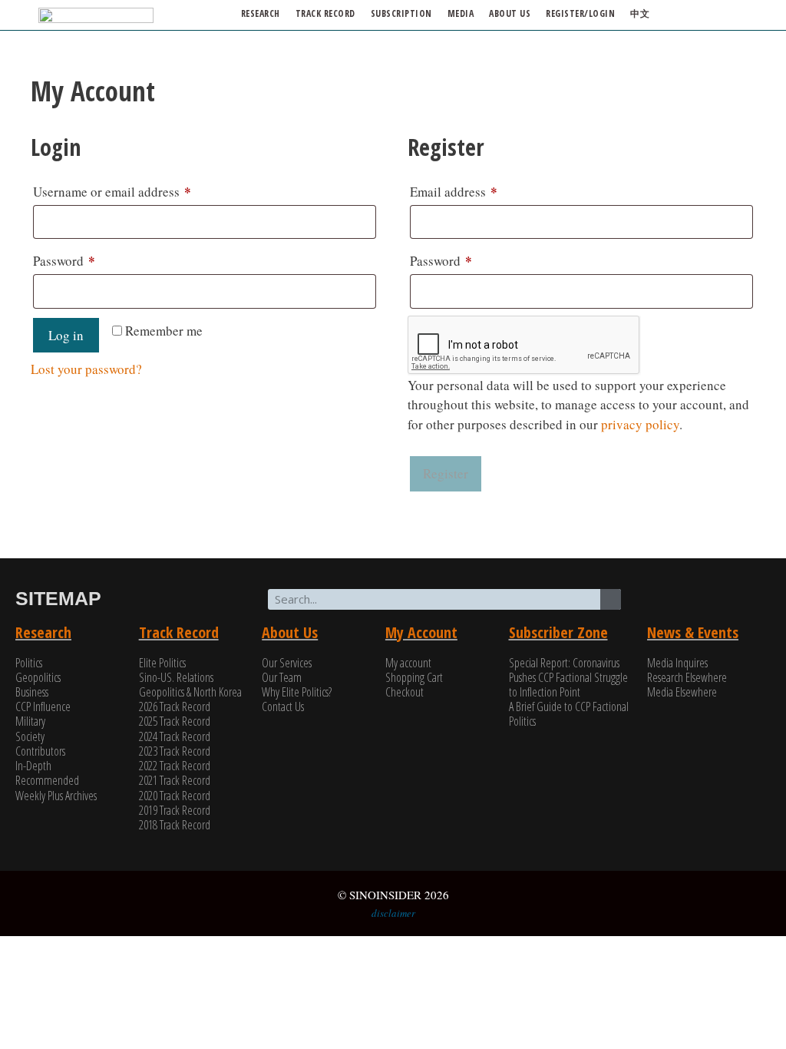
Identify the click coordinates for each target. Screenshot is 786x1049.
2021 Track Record (174, 780)
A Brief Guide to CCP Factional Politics (569, 714)
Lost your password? (86, 369)
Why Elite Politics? (297, 691)
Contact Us (283, 706)
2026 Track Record (174, 706)
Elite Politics (162, 662)
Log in (66, 335)
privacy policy (640, 424)
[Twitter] (674, 600)
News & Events (692, 632)
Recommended (47, 780)
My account (408, 662)
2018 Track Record (174, 824)
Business (31, 691)
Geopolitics (38, 677)
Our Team (282, 677)
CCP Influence (43, 706)
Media (460, 13)
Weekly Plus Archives (56, 795)
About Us (290, 632)
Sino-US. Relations (176, 677)
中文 (639, 13)
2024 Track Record (174, 736)
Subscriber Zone (558, 632)
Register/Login (580, 13)
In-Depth (33, 765)
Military (30, 721)
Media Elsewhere (682, 691)
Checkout (404, 691)
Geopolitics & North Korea (190, 691)
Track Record (325, 13)
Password (88, 259)
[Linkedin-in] (732, 600)
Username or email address (136, 190)
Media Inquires (677, 662)
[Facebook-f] (703, 600)
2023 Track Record (174, 751)
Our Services (287, 662)
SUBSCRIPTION (401, 13)
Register (445, 473)
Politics (28, 662)
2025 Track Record (174, 721)
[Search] (610, 599)
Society (30, 736)
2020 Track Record (174, 795)
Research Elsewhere (687, 677)
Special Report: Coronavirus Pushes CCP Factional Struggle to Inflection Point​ (568, 677)
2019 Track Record (174, 810)
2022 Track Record (174, 765)
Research (260, 13)
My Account (421, 632)
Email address (478, 190)
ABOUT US (509, 13)
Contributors (40, 751)
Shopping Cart (414, 677)
